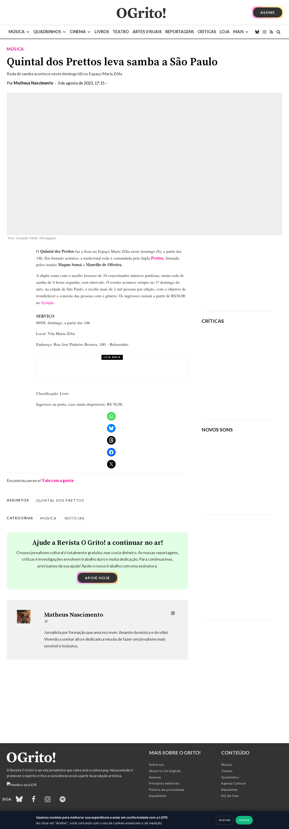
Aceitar (244, 820)
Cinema (78, 31)
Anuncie (155, 777)
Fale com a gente (58, 480)
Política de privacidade (166, 790)
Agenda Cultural (233, 783)
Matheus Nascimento (33, 82)
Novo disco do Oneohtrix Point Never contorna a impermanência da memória (249, 401)
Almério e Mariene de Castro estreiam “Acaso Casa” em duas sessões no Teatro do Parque (122, 373)
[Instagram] (264, 32)
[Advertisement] (238, 276)
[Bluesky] (257, 32)
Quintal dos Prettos (60, 500)
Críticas (207, 31)
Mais (238, 31)
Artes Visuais (147, 31)
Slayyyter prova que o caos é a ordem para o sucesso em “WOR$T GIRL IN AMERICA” (252, 340)
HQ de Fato (230, 796)
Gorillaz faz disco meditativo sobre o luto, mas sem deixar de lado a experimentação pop (251, 369)
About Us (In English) (165, 771)
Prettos (157, 258)
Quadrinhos (47, 31)
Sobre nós (156, 764)
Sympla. (48, 302)
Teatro (121, 31)
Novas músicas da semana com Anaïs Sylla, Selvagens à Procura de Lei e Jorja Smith (234, 496)
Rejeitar (224, 820)
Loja (225, 31)
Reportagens (179, 31)
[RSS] (271, 32)
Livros (102, 31)
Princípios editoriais (164, 783)
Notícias (75, 518)
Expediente (157, 796)
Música (17, 31)
